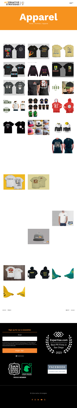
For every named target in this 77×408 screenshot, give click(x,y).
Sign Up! (19, 350)
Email (20, 334)
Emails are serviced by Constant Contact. (9, 345)
